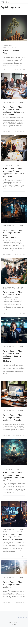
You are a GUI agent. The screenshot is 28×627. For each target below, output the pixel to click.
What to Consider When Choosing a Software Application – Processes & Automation (13, 172)
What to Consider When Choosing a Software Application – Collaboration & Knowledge (13, 111)
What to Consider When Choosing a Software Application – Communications (12, 234)
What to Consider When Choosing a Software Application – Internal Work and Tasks (13, 476)
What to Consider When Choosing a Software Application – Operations (13, 536)
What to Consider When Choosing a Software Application (12, 584)
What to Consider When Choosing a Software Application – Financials (12, 417)
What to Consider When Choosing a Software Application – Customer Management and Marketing (12, 356)
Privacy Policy (14, 624)
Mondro (11, 622)
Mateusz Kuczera (7, 69)
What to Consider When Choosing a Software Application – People (12, 294)
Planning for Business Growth (11, 51)
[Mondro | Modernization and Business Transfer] (2, 2)
